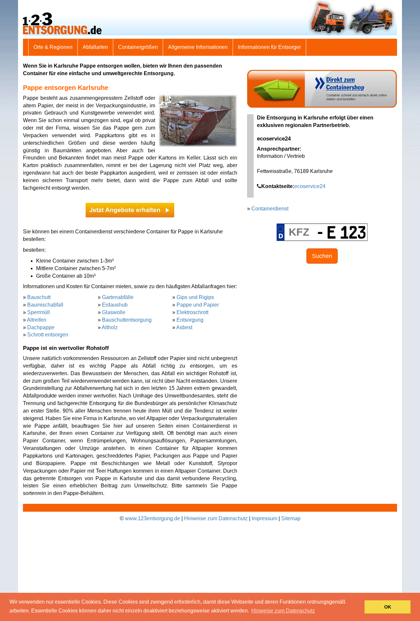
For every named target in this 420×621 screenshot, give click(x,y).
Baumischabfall (45, 305)
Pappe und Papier (198, 305)
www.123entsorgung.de (152, 518)
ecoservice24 (310, 186)
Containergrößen (138, 47)
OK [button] (387, 607)
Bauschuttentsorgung (127, 320)
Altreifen (36, 320)
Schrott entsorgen (47, 334)
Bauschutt (39, 297)
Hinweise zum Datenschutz (216, 518)
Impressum (264, 518)
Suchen (322, 256)
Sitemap (291, 518)
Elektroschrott (192, 312)
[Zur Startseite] (210, 17)
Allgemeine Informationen (198, 47)
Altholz (110, 327)
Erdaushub (115, 305)
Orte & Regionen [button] (53, 47)
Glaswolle (113, 312)
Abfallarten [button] (95, 47)
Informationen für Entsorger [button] (269, 47)
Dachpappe (40, 327)
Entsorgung (190, 320)
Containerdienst (269, 208)
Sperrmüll (38, 312)
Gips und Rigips (195, 297)
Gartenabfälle (118, 297)
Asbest (184, 327)
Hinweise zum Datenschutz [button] (283, 610)
